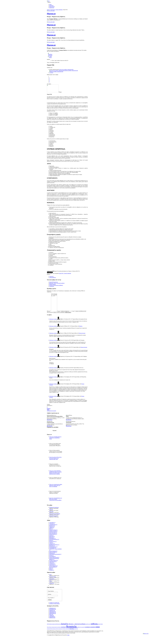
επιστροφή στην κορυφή (51, 410)
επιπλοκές (63, 627)
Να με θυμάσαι (51, 597)
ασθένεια (94, 624)
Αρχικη (48, 9)
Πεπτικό (71, 624)
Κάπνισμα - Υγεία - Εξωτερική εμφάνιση (56, 283)
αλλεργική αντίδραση (80, 624)
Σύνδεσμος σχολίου (53, 319)
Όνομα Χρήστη (51, 591)
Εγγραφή (54, 430)
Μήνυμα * (49, 311)
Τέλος (48, 409)
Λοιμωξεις (65, 624)
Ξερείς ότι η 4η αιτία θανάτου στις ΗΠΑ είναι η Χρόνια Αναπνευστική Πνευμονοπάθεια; (55, 499)
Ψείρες (50, 580)
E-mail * (73, 311)
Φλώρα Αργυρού (82, 333)
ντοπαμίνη (93, 627)
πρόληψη (57, 628)
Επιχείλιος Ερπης (52, 576)
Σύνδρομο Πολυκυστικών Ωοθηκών (56, 285)
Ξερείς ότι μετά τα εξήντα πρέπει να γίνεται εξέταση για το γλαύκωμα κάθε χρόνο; (55, 458)
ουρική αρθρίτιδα (52, 277)
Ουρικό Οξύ (51, 583)
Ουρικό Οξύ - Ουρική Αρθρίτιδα (56, 9)
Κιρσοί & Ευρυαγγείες (53, 282)
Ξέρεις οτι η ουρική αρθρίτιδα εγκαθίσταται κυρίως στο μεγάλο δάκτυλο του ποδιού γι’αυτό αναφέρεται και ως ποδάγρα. (55, 472)
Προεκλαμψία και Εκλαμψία (54, 513)
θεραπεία (71, 626)
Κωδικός (49, 594)
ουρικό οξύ (51, 276)
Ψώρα (50, 574)
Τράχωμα (51, 509)
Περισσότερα (49, 419)
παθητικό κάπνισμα (53, 628)
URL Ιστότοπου (50, 312)
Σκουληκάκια (51, 578)
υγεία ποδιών (67, 628)
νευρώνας (87, 627)
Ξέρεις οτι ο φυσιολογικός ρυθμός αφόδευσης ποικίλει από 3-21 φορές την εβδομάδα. (55, 485)
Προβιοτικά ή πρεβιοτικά (54, 507)
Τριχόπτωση (51, 286)
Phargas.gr (51, 14)
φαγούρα (71, 628)
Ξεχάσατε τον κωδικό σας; (54, 602)
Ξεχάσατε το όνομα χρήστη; (54, 603)
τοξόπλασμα (64, 628)
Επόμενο (48, 408)
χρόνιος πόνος (76, 628)
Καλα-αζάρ (51, 511)
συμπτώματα (60, 628)
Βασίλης (80, 326)
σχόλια (51, 72)
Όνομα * (59, 311)
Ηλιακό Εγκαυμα (52, 284)
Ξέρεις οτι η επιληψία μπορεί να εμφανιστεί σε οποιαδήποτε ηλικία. (55, 437)
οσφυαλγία (48, 628)
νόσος (98, 627)
